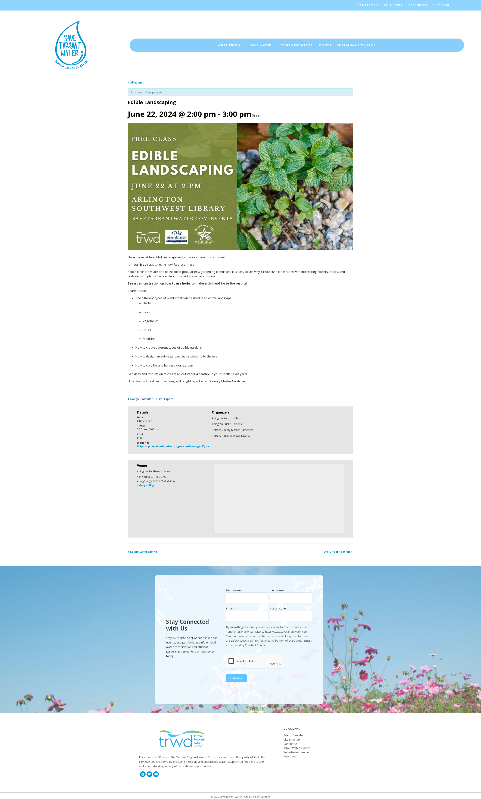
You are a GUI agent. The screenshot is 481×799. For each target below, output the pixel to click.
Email (231, 608)
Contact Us (368, 5)
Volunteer (393, 5)
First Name (234, 590)
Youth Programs (297, 45)
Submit (236, 678)
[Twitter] (149, 774)
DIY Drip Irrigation (338, 551)
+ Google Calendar (140, 399)
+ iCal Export (164, 399)
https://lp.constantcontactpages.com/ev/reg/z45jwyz (174, 446)
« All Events (136, 82)
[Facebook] (143, 774)
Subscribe (441, 5)
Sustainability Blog (356, 45)
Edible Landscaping (142, 551)
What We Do (229, 45)
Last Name (278, 590)
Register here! (184, 265)
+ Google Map (145, 485)
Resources (418, 5)
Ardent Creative (261, 796)
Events (324, 45)
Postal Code (278, 608)
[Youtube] (156, 774)
